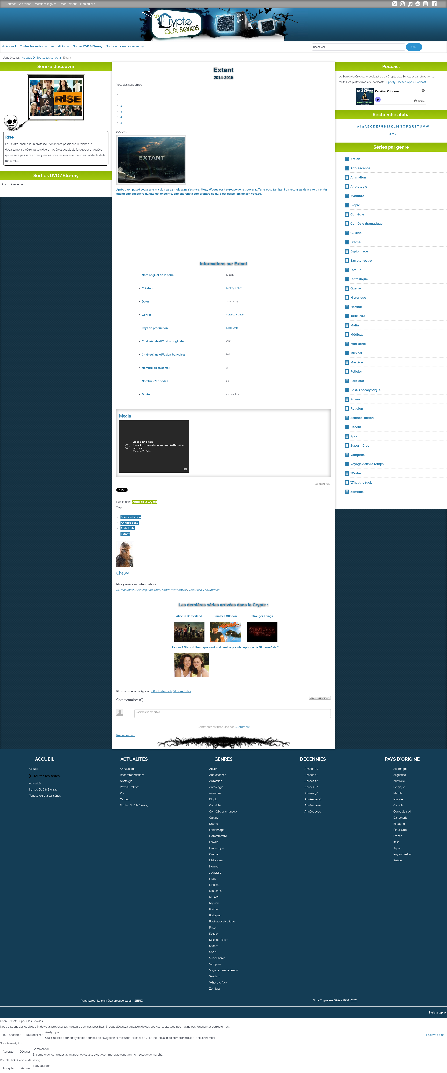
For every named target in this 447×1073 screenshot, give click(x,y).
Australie (399, 781)
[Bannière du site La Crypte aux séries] (223, 24)
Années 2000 (313, 799)
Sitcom (213, 946)
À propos (25, 4)
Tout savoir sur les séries (45, 795)
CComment (242, 727)
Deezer (401, 82)
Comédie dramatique (223, 811)
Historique (215, 860)
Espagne (399, 823)
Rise (9, 137)
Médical (214, 884)
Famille (213, 842)
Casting (125, 799)
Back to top (436, 1012)
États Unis (232, 327)
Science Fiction (235, 314)
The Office (195, 589)
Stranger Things (262, 616)
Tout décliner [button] (34, 1035)
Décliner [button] (25, 1051)
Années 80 (311, 787)
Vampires (215, 964)
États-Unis (400, 830)
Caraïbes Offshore (226, 616)
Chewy (122, 573)
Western (214, 976)
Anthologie (216, 787)
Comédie (215, 805)
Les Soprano (211, 589)
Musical (214, 897)
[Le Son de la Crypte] (426, 5)
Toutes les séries (47, 776)
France (397, 836)
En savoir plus (435, 1035)
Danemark (400, 817)
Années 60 (311, 775)
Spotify (390, 82)
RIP (122, 793)
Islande (398, 799)
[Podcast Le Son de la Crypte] (418, 5)
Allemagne (400, 768)
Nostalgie (126, 781)
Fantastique (216, 848)
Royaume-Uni (402, 854)
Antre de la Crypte (144, 502)
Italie (396, 842)
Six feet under (125, 589)
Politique (214, 915)
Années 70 (311, 781)
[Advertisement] (223, 231)
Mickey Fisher (234, 288)
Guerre (213, 854)
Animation (215, 781)
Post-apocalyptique (222, 921)
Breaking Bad (144, 589)
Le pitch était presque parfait (114, 1000)
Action (213, 768)
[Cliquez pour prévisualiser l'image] (151, 159)
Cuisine (213, 817)
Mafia (212, 878)
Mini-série (215, 891)
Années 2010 (129, 522)
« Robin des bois (161, 691)
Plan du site (87, 4)
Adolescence (217, 775)
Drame (213, 823)
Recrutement (68, 4)
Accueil (34, 768)
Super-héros (217, 958)
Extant (125, 534)
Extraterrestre (218, 836)
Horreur (214, 866)
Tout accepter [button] (12, 1035)
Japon (397, 848)
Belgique (399, 787)
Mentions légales (45, 4)
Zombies (215, 988)
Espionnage (216, 830)
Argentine (399, 775)
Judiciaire (215, 872)
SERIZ (138, 1000)
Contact (11, 4)
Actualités (35, 783)
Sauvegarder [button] (41, 1065)
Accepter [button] (8, 1051)
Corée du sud (402, 811)
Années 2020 (313, 811)
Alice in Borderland (189, 616)
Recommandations (132, 775)
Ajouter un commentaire (319, 698)
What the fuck (218, 982)
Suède (397, 860)
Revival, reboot (129, 787)
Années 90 (311, 793)
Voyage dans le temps (223, 970)
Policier (214, 909)
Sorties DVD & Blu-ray (43, 789)
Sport (212, 952)
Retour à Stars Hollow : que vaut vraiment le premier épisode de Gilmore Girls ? (225, 647)
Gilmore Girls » (182, 691)
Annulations (127, 768)
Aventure (215, 793)
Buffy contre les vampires (170, 589)
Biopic (213, 799)
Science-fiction (218, 939)
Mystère (214, 903)
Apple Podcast (416, 82)
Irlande (397, 793)
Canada (398, 805)
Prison (213, 927)
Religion (214, 933)
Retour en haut (125, 735)
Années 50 (311, 768)
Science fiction (131, 517)
